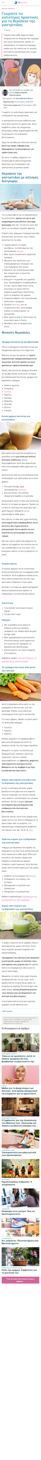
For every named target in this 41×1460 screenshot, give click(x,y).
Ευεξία (4, 1086)
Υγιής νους (6, 1179)
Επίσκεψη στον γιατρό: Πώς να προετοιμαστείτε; (18, 1212)
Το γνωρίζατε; (7, 1238)
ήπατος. (32, 876)
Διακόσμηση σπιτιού (9, 1054)
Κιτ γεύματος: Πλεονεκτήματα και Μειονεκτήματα (20, 1242)
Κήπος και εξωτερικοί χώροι (12, 1268)
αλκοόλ (20, 251)
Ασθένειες (6, 1209)
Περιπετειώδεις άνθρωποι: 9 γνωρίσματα (17, 1183)
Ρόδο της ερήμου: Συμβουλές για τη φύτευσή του (19, 1271)
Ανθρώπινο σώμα (8, 1150)
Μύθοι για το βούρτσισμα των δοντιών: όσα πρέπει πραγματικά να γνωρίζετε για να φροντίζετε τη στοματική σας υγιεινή (20, 1091)
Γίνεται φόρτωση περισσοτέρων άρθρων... (20, 1280)
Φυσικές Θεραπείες (8, 8)
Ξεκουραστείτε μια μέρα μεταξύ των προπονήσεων (19, 1153)
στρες (18, 304)
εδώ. (31, 830)
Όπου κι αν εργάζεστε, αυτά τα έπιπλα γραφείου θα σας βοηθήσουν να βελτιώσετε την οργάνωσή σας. (18, 1059)
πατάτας (22, 490)
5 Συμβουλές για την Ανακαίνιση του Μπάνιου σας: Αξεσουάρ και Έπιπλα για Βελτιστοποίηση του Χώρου (19, 1123)
